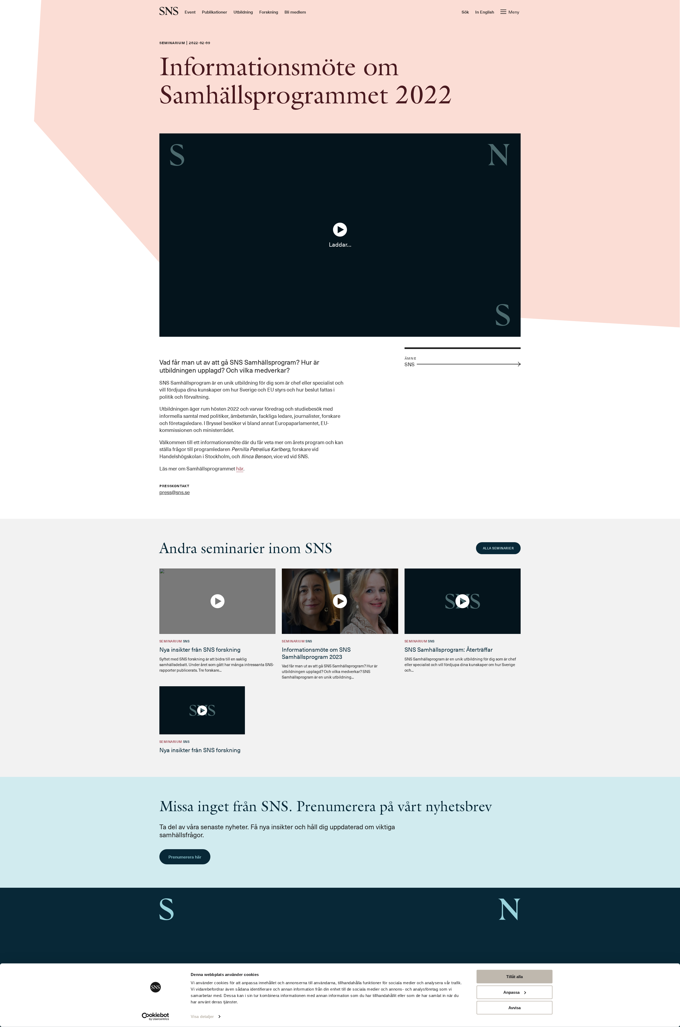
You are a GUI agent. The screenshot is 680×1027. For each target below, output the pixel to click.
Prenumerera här (184, 856)
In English (484, 12)
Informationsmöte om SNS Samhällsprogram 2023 (316, 652)
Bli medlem (295, 12)
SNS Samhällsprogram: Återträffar (449, 649)
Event (190, 12)
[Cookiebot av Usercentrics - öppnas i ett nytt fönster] (155, 1017)
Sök (465, 12)
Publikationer (214, 12)
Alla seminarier (498, 548)
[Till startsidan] (168, 11)
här (239, 468)
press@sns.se (174, 492)
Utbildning (243, 12)
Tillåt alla (514, 976)
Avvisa (514, 1007)
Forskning (268, 12)
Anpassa (511, 992)
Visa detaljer (202, 1016)
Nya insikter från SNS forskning (200, 649)
